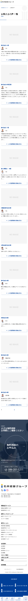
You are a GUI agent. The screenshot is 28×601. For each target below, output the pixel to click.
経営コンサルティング (6, 516)
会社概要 (3, 552)
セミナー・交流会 (5, 518)
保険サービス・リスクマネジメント (9, 536)
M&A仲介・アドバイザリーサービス (9, 530)
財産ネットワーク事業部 (6, 534)
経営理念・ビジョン (5, 550)
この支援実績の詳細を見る (15, 59)
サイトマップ (7, 569)
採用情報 (3, 564)
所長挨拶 (3, 548)
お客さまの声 (4, 557)
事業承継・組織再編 (5, 525)
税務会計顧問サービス (6, 508)
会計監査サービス (5, 539)
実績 (2, 560)
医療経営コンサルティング (7, 532)
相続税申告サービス (5, 510)
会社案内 (3, 546)
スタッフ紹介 (4, 555)
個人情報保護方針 (20, 569)
